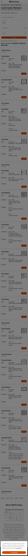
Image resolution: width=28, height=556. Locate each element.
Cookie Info (19, 548)
